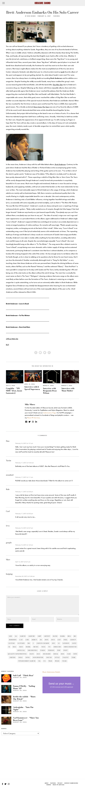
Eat (59, 640)
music (35, 647)
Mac (14, 647)
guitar (12, 643)
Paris (42, 650)
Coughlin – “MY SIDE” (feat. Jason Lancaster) (14, 391)
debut (34, 640)
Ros (62, 654)
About (46, 783)
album (22, 636)
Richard (46, 654)
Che (27, 640)
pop (58, 650)
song (28, 657)
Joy (53, 643)
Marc (8, 559)
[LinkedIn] (36, 421)
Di (41, 640)
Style (57, 657)
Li (59, 643)
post (66, 650)
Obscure (57, 647)
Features (56, 16)
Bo (75, 636)
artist (47, 636)
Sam (68, 654)
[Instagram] (32, 421)
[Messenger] (40, 352)
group (73, 640)
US (44, 661)
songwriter (38, 657)
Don (46, 640)
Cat (21, 640)
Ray (38, 654)
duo (53, 640)
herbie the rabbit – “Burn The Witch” (24, 697)
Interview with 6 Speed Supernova (32, 388)
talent (66, 657)
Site (75, 654)
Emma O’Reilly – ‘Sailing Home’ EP (24, 687)
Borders (12, 640)
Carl (8, 511)
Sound (49, 657)
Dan (7, 441)
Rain (32, 654)
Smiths (12, 657)
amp (39, 636)
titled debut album (26, 661)
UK (39, 661)
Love (74, 643)
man (21, 647)
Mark (28, 647)
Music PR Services (58, 784)
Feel (65, 640)
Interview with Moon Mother (68, 389)
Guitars (21, 643)
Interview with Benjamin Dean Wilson (50, 391)
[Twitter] (44, 352)
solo (20, 657)
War (50, 661)
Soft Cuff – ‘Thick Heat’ (23, 675)
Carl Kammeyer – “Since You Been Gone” (26, 719)
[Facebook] (35, 352)
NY (49, 647)
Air (10, 636)
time (73, 657)
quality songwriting (17, 654)
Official (21, 650)
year (64, 661)
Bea (69, 636)
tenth (62, 72)
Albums (31, 636)
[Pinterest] (49, 352)
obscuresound (70, 647)
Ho (29, 643)
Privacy (60, 783)
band (55, 636)
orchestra (32, 650)
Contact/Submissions (71, 783)
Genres (48, 784)
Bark (62, 636)
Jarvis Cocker (43, 643)
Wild (57, 661)
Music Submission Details (51, 672)
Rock (56, 654)
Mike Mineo (31, 16)
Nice (43, 647)
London (66, 643)
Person (51, 650)
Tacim (8, 460)
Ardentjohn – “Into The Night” (23, 708)
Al (16, 636)
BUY (7, 345)
